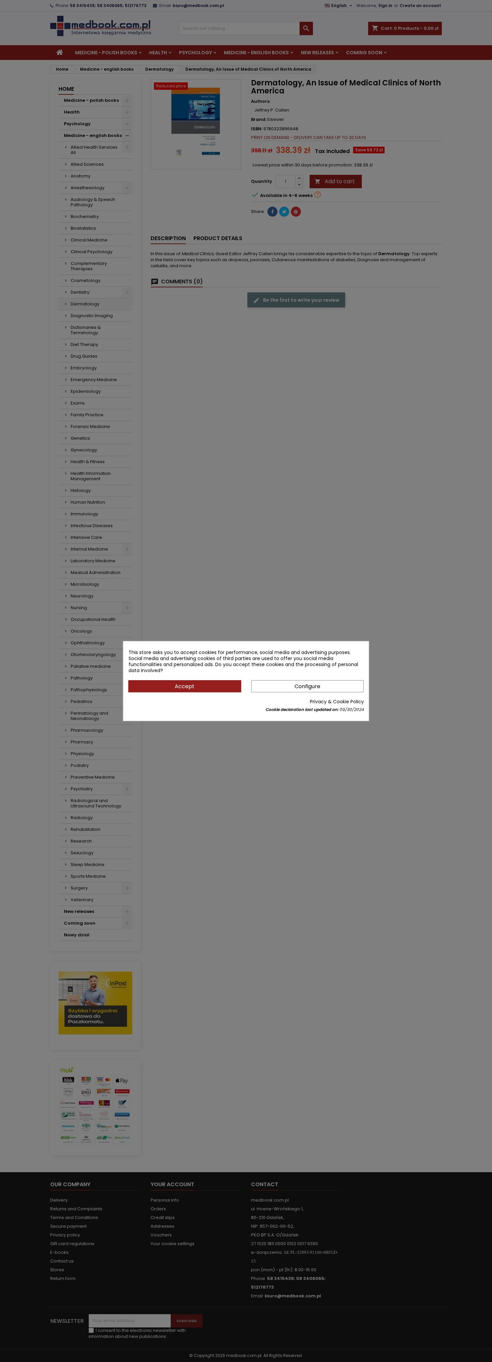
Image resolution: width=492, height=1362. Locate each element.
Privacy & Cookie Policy (337, 702)
